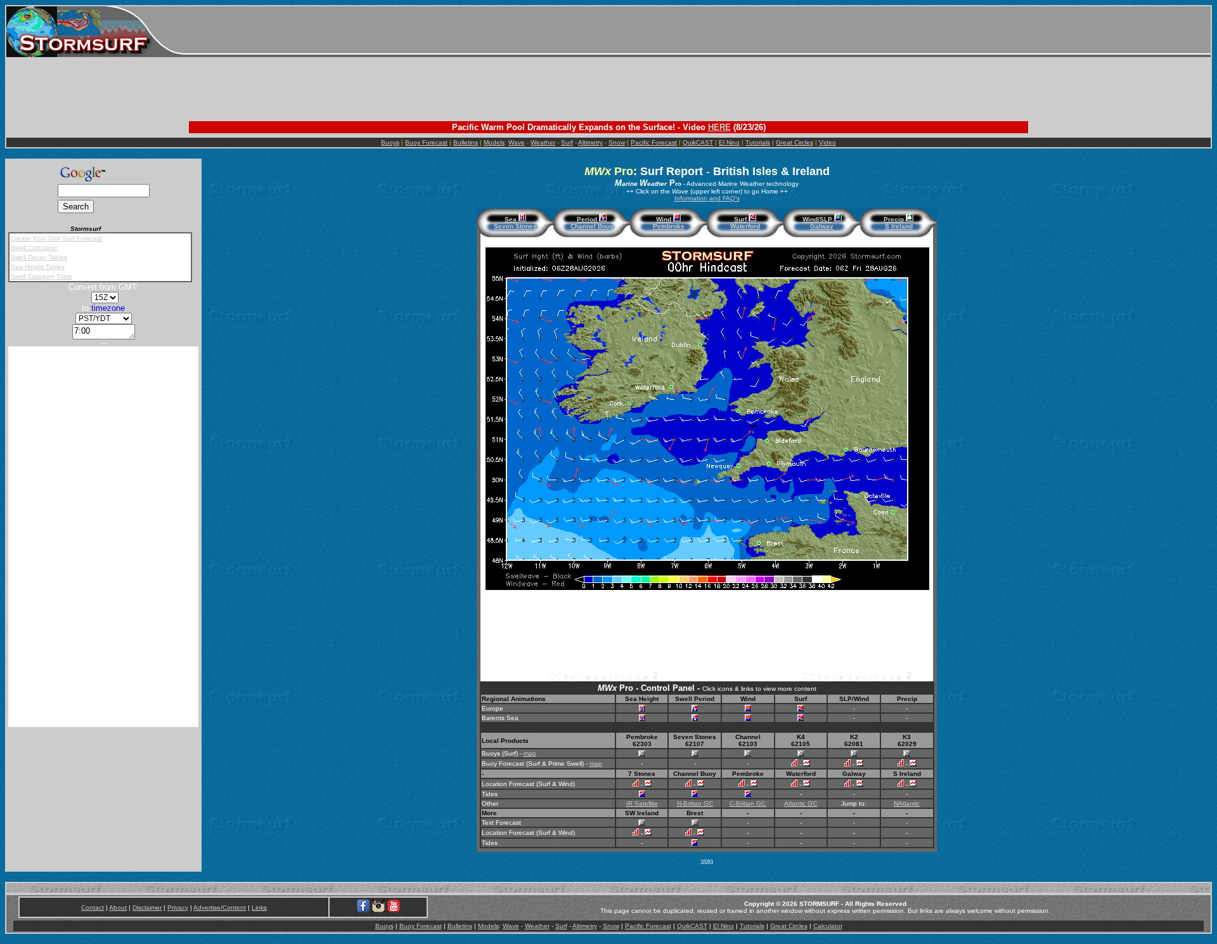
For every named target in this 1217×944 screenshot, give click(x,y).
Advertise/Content (219, 907)
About (118, 907)
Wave (516, 142)
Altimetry (590, 142)
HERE (719, 127)
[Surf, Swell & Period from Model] (636, 784)
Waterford (745, 226)
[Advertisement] (696, 32)
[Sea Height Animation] (642, 709)
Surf (567, 142)
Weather (543, 142)
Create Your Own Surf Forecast (56, 238)
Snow (616, 142)
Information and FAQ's (707, 198)
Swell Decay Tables (39, 257)
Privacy (177, 907)
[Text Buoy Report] (641, 754)
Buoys (390, 142)
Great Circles (794, 142)
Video (827, 142)
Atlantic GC (800, 803)
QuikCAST (698, 142)
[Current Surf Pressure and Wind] (838, 219)
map (530, 753)
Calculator (827, 925)
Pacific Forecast (654, 142)
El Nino (729, 142)
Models (494, 142)
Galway (822, 226)
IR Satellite (642, 803)
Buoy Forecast (426, 142)
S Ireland (899, 226)
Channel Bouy (592, 226)
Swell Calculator (34, 247)
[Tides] (642, 795)
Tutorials (757, 142)
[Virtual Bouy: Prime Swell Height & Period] (806, 764)
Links (259, 907)
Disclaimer (147, 907)
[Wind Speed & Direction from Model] (648, 784)
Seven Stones (515, 226)
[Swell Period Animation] (695, 709)
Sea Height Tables (38, 266)
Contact (92, 907)
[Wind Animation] (748, 709)
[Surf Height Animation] (800, 709)
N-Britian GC (695, 803)
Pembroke (669, 226)
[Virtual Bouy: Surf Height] (794, 764)
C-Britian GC (748, 803)
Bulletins (465, 142)
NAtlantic (907, 803)
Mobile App (120, 228)
